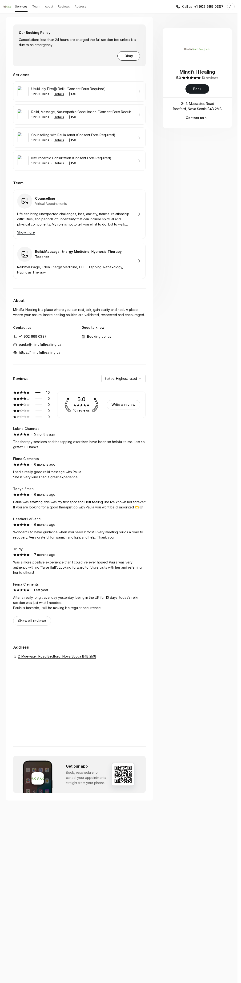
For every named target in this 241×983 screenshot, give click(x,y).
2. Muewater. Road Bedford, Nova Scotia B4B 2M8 (197, 106)
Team (36, 6)
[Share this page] (231, 6)
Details (59, 94)
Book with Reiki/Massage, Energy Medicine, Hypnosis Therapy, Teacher (79, 261)
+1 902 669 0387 (208, 6)
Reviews (64, 6)
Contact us (195, 118)
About (49, 6)
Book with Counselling (79, 214)
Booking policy (99, 336)
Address (80, 6)
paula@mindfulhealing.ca (40, 344)
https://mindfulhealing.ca (39, 352)
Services (21, 6)
